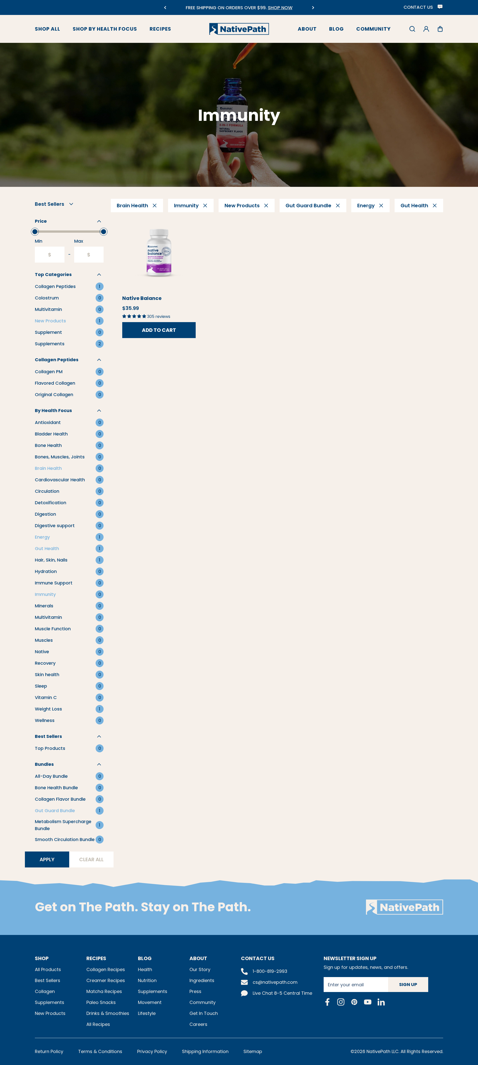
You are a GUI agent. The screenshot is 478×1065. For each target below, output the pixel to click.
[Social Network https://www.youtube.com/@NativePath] (367, 1001)
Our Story (199, 969)
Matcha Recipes (104, 991)
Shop (42, 958)
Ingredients (201, 980)
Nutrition (147, 980)
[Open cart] (440, 29)
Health (145, 969)
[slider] (34, 231)
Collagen (45, 991)
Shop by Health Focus (105, 28)
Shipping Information (205, 1051)
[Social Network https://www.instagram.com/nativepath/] (341, 1002)
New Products (50, 1013)
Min (38, 241)
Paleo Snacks (101, 1002)
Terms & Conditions (100, 1051)
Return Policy (49, 1051)
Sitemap (252, 1051)
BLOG (145, 958)
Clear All (91, 859)
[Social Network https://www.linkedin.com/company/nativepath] (381, 1001)
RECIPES (96, 958)
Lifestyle (147, 1013)
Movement (150, 1002)
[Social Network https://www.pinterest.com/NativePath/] (354, 1002)
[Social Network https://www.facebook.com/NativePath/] (327, 1002)
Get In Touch (203, 1013)
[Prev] (165, 7)
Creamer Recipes (105, 980)
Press (195, 991)
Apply (47, 859)
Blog (336, 28)
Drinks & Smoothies (107, 1013)
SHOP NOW (280, 7)
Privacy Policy (152, 1051)
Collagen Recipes (105, 969)
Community (373, 28)
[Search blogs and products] (412, 29)
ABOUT (198, 958)
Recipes (160, 28)
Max (78, 241)
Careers (198, 1024)
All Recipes (98, 1024)
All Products (48, 969)
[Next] (313, 7)
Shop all (47, 28)
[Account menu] (426, 29)
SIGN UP (408, 984)
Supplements (49, 1002)
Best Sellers (47, 980)
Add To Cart (159, 330)
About (307, 28)
